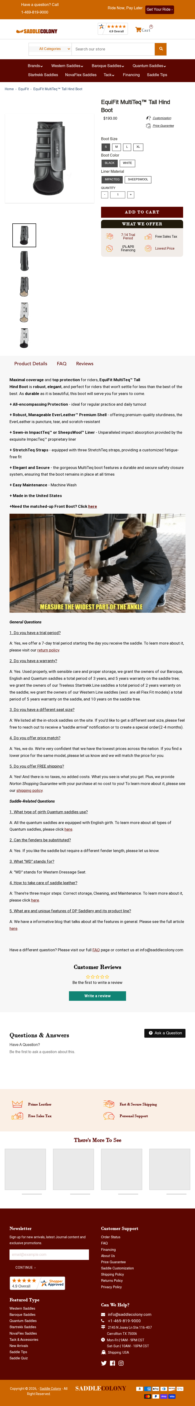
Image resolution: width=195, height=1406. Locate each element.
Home (9, 89)
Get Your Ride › (160, 10)
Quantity (108, 188)
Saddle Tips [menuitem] (157, 75)
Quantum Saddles (23, 1321)
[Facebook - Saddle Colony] (112, 1363)
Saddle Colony (50, 1389)
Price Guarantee (113, 1262)
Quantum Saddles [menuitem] (148, 66)
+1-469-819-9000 (124, 1320)
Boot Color (110, 156)
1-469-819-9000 (34, 13)
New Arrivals (19, 1346)
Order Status (110, 1237)
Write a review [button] (97, 996)
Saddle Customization (117, 1268)
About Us (108, 1256)
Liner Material (112, 172)
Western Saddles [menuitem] (65, 66)
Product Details (30, 364)
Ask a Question (168, 1033)
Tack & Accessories (24, 1340)
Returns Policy (112, 1281)
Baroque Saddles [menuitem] (106, 66)
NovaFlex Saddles (23, 1333)
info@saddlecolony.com (129, 1314)
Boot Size (109, 139)
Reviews (84, 364)
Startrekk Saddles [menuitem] (43, 75)
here (92, 506)
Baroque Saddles (22, 1315)
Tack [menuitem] (108, 75)
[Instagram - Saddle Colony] (121, 1363)
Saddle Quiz (19, 1358)
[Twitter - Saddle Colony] (104, 1363)
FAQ (62, 364)
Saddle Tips (18, 1352)
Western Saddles (22, 1308)
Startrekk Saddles (23, 1327)
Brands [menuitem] (34, 66)
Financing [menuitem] (131, 75)
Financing (108, 1250)
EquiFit (23, 89)
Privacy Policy (111, 1287)
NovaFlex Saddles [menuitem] (81, 75)
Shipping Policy (112, 1274)
